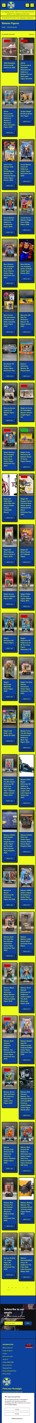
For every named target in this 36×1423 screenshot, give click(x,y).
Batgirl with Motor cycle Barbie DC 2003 (9, 733)
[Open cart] (32, 5)
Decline (17, 1414)
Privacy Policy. (12, 1404)
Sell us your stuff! (8, 1356)
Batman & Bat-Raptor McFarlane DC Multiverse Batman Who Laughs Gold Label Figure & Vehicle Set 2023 (26, 788)
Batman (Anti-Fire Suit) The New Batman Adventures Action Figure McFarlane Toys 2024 (9, 943)
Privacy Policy (7, 1374)
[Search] (27, 5)
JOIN (27, 1323)
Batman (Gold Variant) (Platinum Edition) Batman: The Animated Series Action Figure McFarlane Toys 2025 (9, 1050)
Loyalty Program (7, 1351)
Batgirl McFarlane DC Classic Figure (9, 640)
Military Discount (8, 1348)
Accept (17, 1409)
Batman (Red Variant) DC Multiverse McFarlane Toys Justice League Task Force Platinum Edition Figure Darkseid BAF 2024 (26, 1156)
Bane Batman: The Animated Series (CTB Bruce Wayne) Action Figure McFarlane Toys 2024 (9, 271)
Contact (5, 1353)
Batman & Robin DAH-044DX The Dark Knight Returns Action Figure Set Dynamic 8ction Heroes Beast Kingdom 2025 (9, 844)
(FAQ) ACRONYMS (8, 1362)
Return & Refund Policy (9, 1371)
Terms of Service (7, 1365)
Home (3, 27)
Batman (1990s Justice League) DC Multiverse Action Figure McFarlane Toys (26, 894)
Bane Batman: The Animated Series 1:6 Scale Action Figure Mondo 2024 (26, 268)
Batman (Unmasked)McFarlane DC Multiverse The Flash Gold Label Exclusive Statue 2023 (26, 1265)
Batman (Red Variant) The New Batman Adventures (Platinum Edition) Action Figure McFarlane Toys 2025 (9, 1212)
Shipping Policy (7, 1368)
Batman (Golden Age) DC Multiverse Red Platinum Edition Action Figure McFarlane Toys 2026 (26, 1047)
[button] (4, 5)
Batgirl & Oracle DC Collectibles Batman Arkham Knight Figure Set (26, 412)
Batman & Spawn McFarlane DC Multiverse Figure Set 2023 (9, 894)
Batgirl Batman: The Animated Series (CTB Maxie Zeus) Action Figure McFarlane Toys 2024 (9, 459)
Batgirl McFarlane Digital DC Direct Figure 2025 (8, 686)
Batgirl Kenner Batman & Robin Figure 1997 (9, 596)
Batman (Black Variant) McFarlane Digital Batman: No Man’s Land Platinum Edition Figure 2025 (9, 994)
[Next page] (27, 1287)
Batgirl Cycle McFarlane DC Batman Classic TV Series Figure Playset (26, 456)
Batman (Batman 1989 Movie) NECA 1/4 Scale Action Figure (26, 941)
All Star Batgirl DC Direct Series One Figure (26, 113)
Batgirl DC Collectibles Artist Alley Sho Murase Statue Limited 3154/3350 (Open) (9, 505)
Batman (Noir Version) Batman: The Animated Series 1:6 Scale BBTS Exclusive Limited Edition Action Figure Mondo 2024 (26, 1101)
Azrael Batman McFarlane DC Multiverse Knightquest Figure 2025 (9, 222)
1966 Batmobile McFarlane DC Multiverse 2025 (9, 65)
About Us (5, 1359)
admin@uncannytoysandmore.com (12, 1392)
